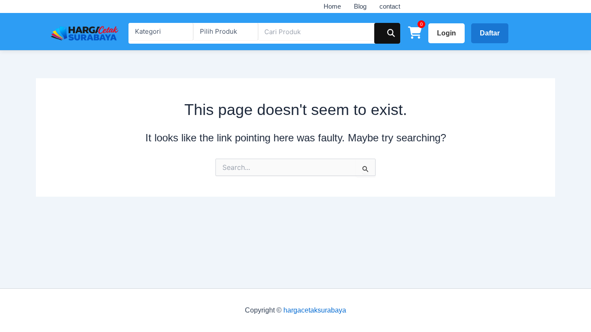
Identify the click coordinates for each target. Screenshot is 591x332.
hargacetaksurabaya (314, 310)
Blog (360, 6)
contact (389, 6)
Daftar (490, 33)
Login (446, 33)
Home (332, 6)
